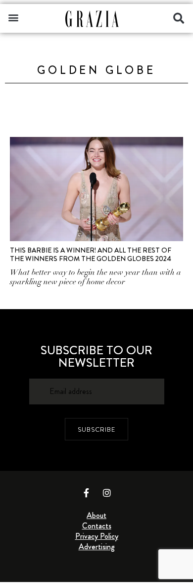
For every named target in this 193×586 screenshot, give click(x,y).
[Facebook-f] (87, 493)
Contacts (96, 525)
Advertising (97, 546)
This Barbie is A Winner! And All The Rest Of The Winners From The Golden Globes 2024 (90, 254)
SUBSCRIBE (96, 429)
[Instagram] (107, 493)
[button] (13, 17)
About (96, 515)
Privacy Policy (96, 536)
